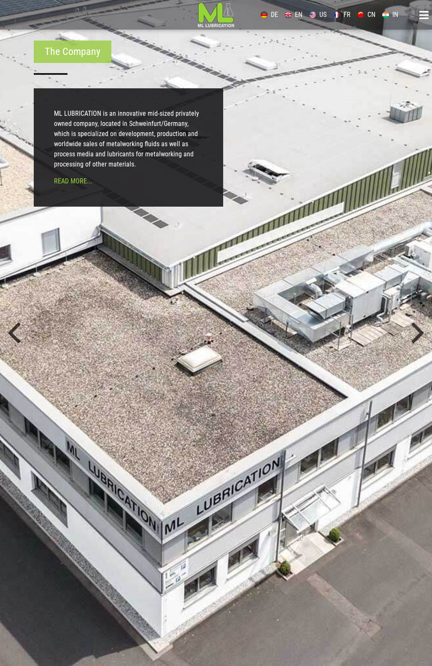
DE (274, 15)
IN (395, 15)
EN (298, 15)
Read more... (73, 181)
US (323, 15)
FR (347, 15)
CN (371, 15)
